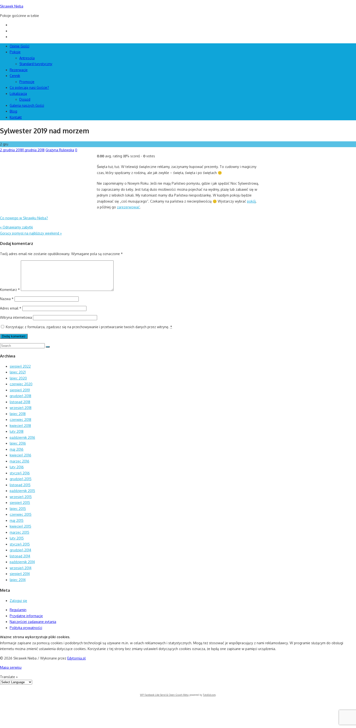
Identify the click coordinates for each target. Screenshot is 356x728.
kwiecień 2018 (20, 426)
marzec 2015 (19, 532)
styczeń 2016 (20, 473)
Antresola (27, 58)
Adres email (10, 308)
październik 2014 (22, 562)
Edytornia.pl (76, 658)
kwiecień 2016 (20, 455)
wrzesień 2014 (20, 568)
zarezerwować (128, 207)
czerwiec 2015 (20, 514)
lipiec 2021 (18, 372)
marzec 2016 (19, 461)
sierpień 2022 (20, 366)
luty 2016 (17, 467)
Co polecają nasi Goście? (29, 87)
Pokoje (15, 52)
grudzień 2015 (20, 479)
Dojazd (24, 99)
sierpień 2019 (20, 390)
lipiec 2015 (18, 509)
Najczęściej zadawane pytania (33, 622)
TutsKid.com (209, 694)
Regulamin (18, 610)
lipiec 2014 (18, 580)
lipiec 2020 (18, 378)
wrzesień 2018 (20, 408)
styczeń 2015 (20, 544)
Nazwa (7, 299)
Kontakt (16, 117)
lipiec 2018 (18, 414)
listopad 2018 (20, 402)
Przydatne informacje (26, 616)
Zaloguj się (18, 601)
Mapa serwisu (11, 667)
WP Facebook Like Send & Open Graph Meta (164, 694)
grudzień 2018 (20, 396)
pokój (251, 201)
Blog (13, 111)
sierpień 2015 (20, 502)
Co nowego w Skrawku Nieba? (24, 218)
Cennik (15, 76)
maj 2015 (16, 520)
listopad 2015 (20, 485)
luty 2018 (16, 431)
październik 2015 (22, 491)
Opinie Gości (19, 46)
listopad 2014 (20, 556)
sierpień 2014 (20, 574)
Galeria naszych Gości (27, 105)
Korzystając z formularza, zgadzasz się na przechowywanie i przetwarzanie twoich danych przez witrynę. (89, 327)
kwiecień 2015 (20, 526)
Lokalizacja (18, 93)
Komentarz (10, 290)
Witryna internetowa (16, 317)
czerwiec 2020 (21, 384)
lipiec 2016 (18, 443)
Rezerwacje (19, 70)
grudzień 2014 (20, 550)
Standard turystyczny (35, 64)
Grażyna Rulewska (60, 150)
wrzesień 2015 (21, 497)
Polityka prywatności (26, 628)
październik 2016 (22, 437)
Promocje (26, 82)
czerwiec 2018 (20, 419)
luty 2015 (17, 538)
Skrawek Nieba (11, 6)
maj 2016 (16, 449)
